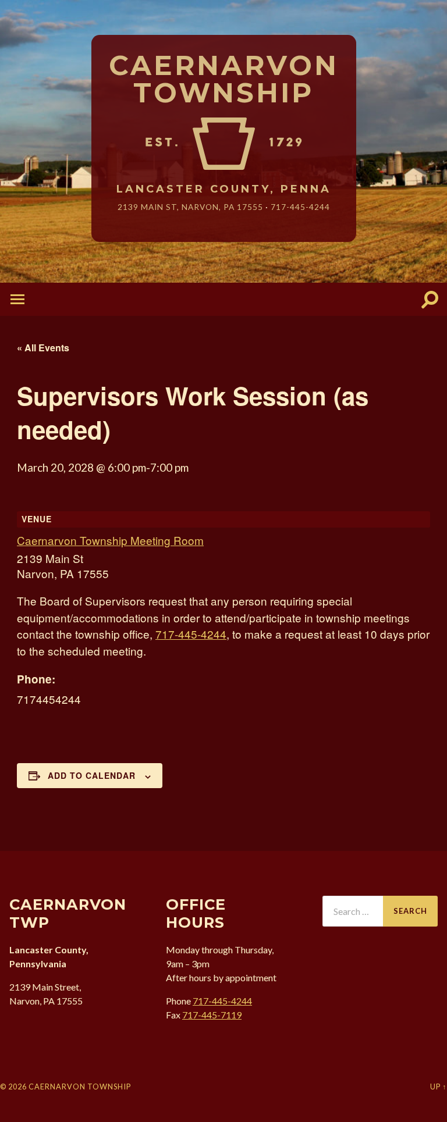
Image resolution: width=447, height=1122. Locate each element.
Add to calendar (92, 775)
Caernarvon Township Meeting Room (110, 540)
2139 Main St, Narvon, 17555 (190, 207)
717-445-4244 (300, 207)
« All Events (43, 347)
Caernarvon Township (224, 79)
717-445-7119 (212, 1014)
